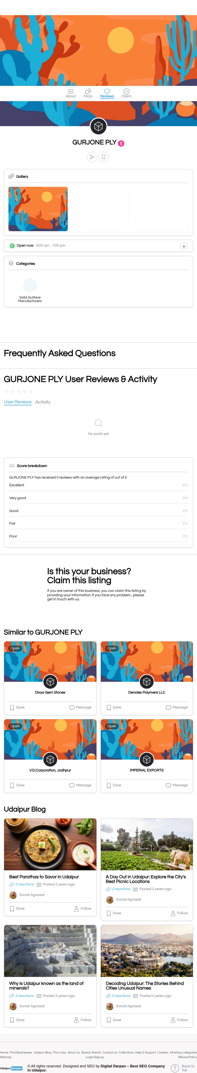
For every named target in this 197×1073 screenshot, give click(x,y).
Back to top (188, 1068)
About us (73, 1052)
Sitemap (6, 1057)
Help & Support (145, 1052)
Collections (126, 1052)
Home (4, 1052)
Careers (163, 1052)
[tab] (18, 402)
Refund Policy (187, 1057)
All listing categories (183, 1052)
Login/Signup (95, 1057)
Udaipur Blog (42, 1052)
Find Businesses (21, 1052)
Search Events (91, 1052)
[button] (92, 157)
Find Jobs (59, 1052)
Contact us (109, 1052)
